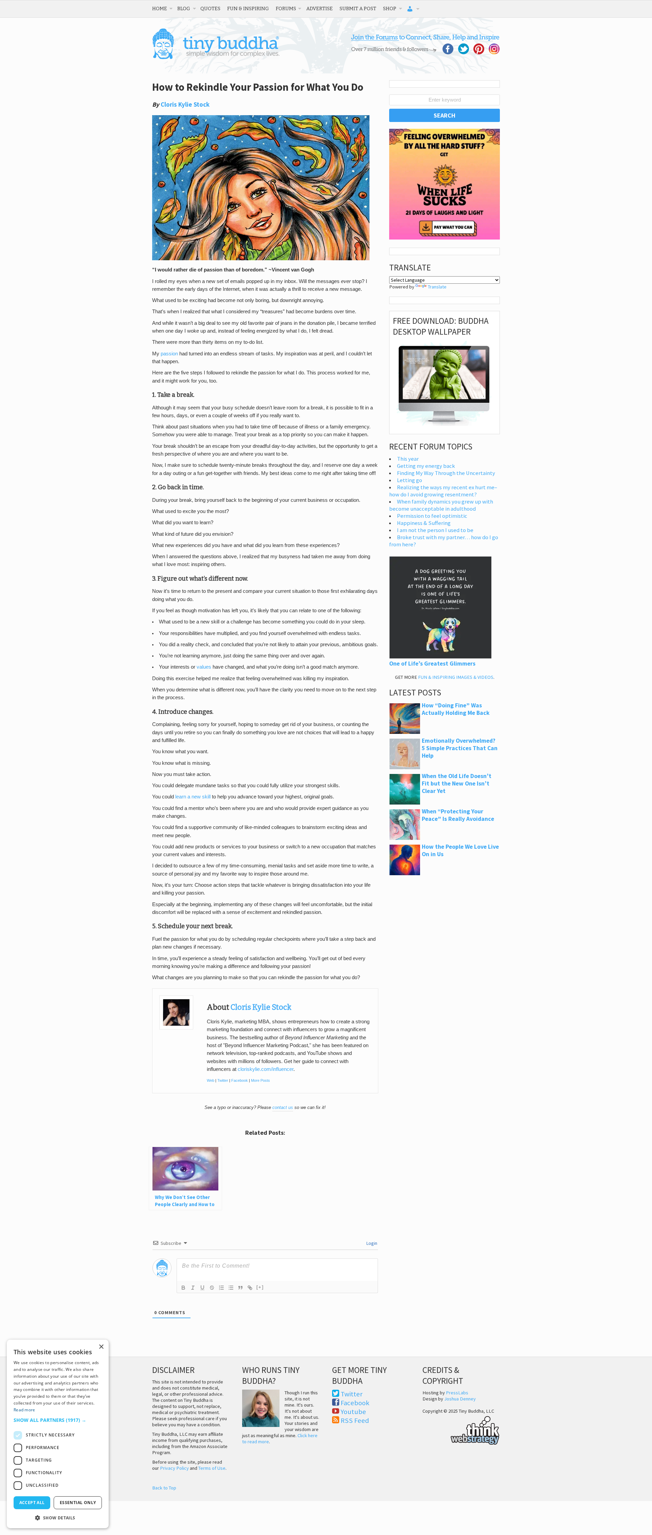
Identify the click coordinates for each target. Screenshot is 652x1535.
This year (408, 458)
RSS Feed (355, 1420)
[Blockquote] (240, 1288)
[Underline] (202, 1288)
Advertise (319, 8)
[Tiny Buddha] (215, 58)
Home (159, 8)
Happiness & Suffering (424, 523)
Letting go (409, 480)
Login (371, 1243)
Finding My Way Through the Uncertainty (446, 473)
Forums (286, 8)
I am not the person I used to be (435, 530)
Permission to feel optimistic (432, 515)
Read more (24, 1410)
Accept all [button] (32, 1502)
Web (210, 1080)
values (204, 667)
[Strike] (212, 1288)
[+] (260, 1287)
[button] (58, 1420)
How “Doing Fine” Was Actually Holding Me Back (456, 709)
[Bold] (183, 1288)
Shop (389, 8)
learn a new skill (193, 796)
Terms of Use (211, 1468)
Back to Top (164, 1488)
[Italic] (193, 1288)
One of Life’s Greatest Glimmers (432, 663)
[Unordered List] (231, 1288)
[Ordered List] (221, 1288)
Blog (183, 8)
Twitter (222, 1080)
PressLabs (457, 1393)
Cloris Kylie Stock (185, 104)
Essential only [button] (78, 1502)
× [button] (101, 1346)
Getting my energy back (426, 466)
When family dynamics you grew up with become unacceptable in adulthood (441, 505)
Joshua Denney (460, 1399)
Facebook (239, 1080)
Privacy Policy (174, 1468)
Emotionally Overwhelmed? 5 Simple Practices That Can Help (459, 748)
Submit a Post (358, 8)
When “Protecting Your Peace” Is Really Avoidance (458, 815)
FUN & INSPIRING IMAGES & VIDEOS (455, 677)
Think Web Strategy (461, 1429)
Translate (437, 287)
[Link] (250, 1288)
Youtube (353, 1411)
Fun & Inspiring (248, 8)
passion (169, 353)
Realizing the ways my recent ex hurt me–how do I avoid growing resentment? (443, 491)
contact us (282, 1107)
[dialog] (58, 1434)
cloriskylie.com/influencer (265, 1069)
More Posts (260, 1080)
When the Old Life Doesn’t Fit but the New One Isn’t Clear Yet (456, 783)
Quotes (210, 8)
